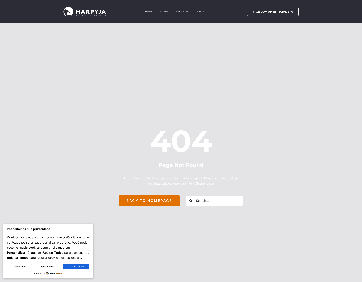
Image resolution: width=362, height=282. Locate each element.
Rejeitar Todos (47, 266)
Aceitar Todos (76, 266)
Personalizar (19, 266)
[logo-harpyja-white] (84, 8)
